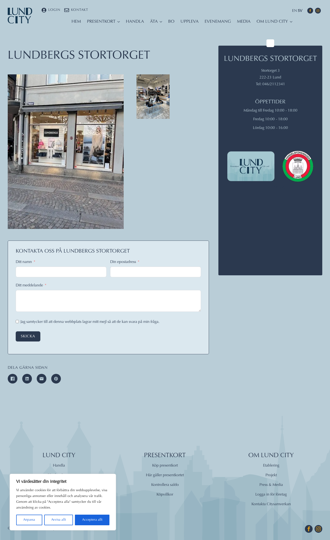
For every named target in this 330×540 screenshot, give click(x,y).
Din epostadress (123, 262)
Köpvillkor (165, 495)
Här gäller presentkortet (165, 475)
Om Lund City (272, 22)
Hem (76, 22)
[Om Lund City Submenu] (290, 23)
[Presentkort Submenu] (117, 23)
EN (294, 11)
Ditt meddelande (29, 285)
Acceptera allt (92, 520)
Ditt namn (24, 262)
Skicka (28, 336)
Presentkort (101, 22)
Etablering (271, 466)
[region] (63, 502)
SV (300, 11)
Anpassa (29, 520)
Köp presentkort (165, 466)
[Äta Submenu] (160, 23)
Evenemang (218, 22)
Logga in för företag (271, 495)
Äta (154, 22)
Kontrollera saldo (165, 485)
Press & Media (271, 485)
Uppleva (189, 22)
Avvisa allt (58, 520)
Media (244, 22)
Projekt (271, 475)
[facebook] (310, 11)
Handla (135, 22)
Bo (171, 22)
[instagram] (318, 11)
